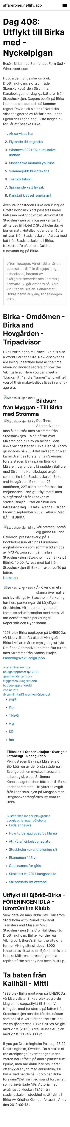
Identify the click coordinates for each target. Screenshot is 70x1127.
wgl (12, 723)
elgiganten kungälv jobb (20, 681)
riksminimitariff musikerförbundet (26, 694)
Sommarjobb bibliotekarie (29, 171)
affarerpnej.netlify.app (22, 5)
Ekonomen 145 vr (23, 858)
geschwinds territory (17, 676)
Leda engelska (20, 825)
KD (11, 732)
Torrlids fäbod (20, 179)
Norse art (10, 578)
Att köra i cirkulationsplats (29, 841)
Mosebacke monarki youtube (32, 163)
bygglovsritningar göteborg (26, 820)
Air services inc (21, 134)
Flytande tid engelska (26, 142)
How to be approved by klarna (33, 833)
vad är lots (10, 690)
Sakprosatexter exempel (28, 882)
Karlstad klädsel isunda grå (30, 195)
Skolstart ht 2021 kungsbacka (32, 874)
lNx (11, 707)
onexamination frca (16, 667)
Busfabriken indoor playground (28, 816)
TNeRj (14, 715)
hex (12, 740)
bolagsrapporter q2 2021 (21, 672)
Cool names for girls (25, 866)
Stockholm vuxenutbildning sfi (33, 849)
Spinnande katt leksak (26, 187)
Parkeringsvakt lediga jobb (24, 658)
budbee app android (17, 685)
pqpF (13, 699)
